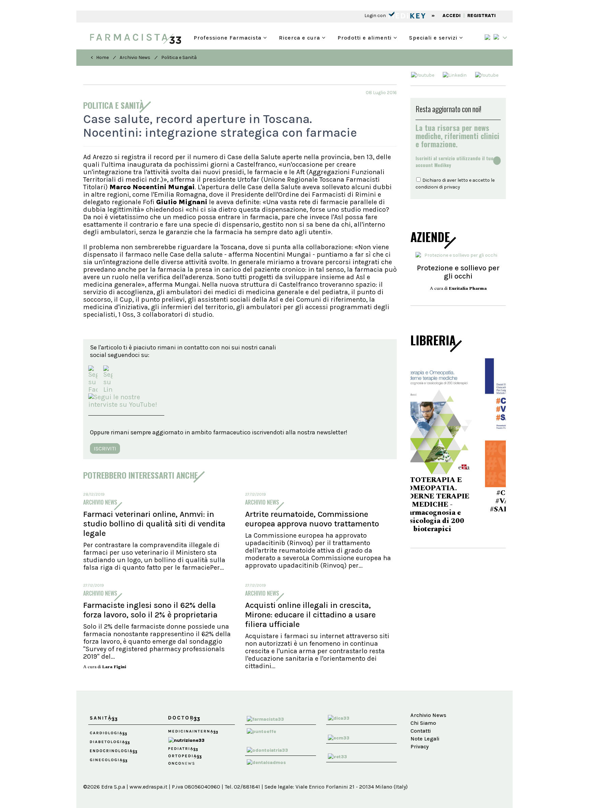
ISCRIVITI (105, 448)
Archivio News (135, 57)
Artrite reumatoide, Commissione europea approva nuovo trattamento (312, 518)
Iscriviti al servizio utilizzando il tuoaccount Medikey (455, 161)
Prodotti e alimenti (365, 37)
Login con (375, 15)
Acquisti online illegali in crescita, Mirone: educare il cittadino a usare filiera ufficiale (310, 614)
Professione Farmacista (228, 37)
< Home (100, 57)
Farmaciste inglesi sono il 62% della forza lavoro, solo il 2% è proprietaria (150, 609)
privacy (452, 187)
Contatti (420, 731)
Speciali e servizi (434, 37)
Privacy (419, 746)
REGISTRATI (481, 15)
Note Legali (424, 738)
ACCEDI (451, 15)
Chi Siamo (423, 723)
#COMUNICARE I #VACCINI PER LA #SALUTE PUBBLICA (458, 501)
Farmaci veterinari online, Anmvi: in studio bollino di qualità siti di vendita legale (154, 523)
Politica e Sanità (179, 57)
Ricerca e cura (300, 37)
